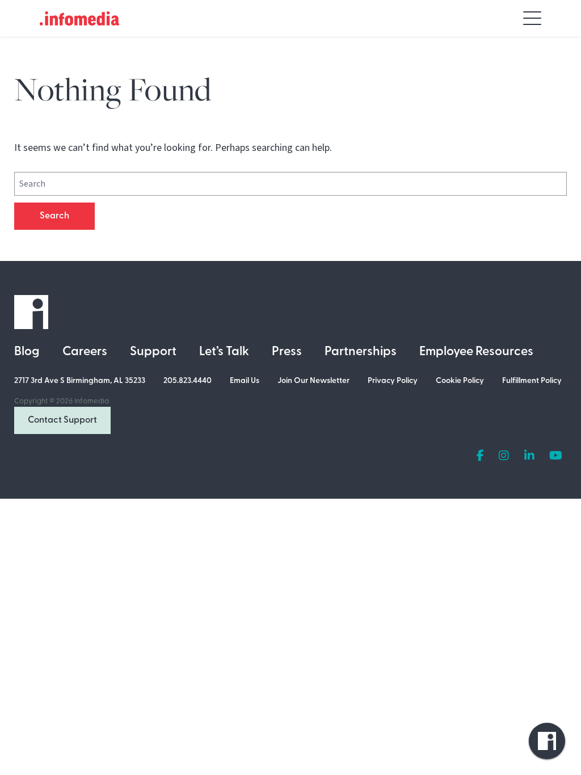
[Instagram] (504, 456)
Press (287, 352)
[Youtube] (555, 456)
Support (153, 352)
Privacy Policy (393, 381)
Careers (84, 352)
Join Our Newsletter (313, 381)
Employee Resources (476, 352)
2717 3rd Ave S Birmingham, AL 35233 (79, 381)
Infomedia (91, 401)
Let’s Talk (224, 352)
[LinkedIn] (529, 456)
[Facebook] (480, 456)
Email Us (244, 381)
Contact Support (62, 420)
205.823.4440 (187, 381)
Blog (27, 352)
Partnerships (361, 352)
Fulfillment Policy (532, 381)
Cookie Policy (460, 381)
